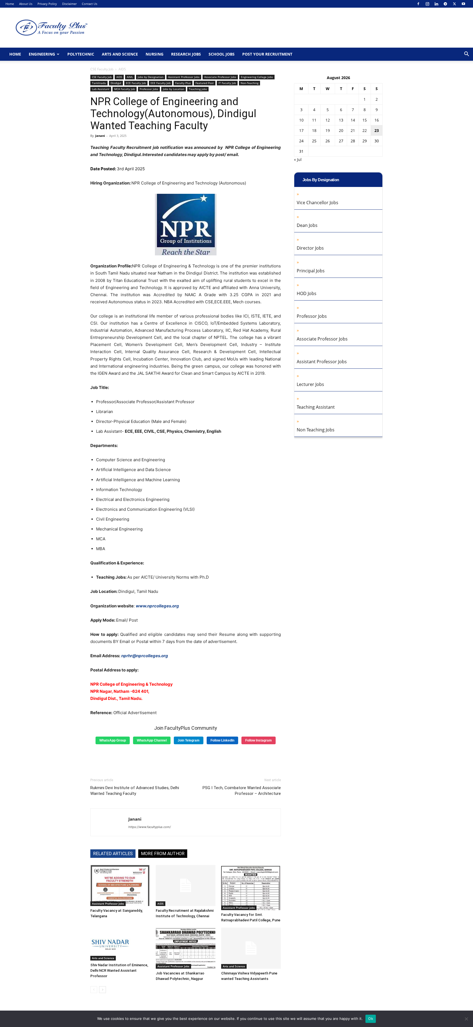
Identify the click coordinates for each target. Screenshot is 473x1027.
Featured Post (204, 83)
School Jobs (222, 54)
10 (301, 120)
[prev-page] (93, 989)
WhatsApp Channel (152, 740)
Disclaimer (69, 4)
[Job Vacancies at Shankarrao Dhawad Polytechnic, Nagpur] (185, 948)
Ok (370, 1018)
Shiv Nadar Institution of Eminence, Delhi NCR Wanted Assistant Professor (119, 970)
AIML (130, 77)
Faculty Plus (183, 83)
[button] (466, 54)
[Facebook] (418, 4)
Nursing (154, 54)
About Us (25, 4)
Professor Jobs (149, 89)
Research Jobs (186, 54)
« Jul (298, 159)
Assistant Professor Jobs (184, 77)
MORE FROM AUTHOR (162, 853)
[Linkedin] (436, 4)
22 (364, 130)
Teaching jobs (198, 89)
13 (341, 120)
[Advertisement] (186, 759)
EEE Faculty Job (161, 83)
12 (327, 120)
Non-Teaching (249, 83)
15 (364, 120)
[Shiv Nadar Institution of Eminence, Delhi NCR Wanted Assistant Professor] (120, 944)
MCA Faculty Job (124, 89)
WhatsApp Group (112, 740)
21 (353, 130)
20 (341, 130)
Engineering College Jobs (257, 77)
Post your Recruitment (267, 54)
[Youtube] (463, 4)
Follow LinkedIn (222, 740)
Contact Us (89, 4)
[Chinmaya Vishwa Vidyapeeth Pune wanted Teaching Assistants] (251, 948)
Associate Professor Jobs (220, 77)
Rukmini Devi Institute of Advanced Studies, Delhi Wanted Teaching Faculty (134, 790)
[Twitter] (454, 4)
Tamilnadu (99, 83)
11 (314, 120)
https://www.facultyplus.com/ (149, 827)
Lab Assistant (100, 89)
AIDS (119, 77)
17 (301, 130)
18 (314, 130)
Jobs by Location (173, 89)
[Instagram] (427, 4)
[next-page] (102, 989)
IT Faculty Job (227, 83)
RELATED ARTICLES (113, 853)
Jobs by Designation (150, 77)
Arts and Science (120, 54)
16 (376, 120)
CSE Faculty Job (101, 69)
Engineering (42, 54)
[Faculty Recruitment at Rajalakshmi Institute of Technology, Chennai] (185, 885)
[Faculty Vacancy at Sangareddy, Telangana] (120, 885)
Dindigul (116, 83)
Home (9, 4)
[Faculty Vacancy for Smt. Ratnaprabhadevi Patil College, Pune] (251, 887)
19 (327, 130)
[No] (466, 1019)
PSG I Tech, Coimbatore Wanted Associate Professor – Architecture (242, 790)
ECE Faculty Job (136, 83)
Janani (100, 136)
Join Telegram (189, 740)
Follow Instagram (258, 740)
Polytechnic (80, 54)
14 (353, 120)
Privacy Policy (47, 4)
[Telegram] (445, 4)
